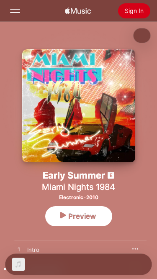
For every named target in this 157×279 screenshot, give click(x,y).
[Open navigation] (15, 11)
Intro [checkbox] (33, 249)
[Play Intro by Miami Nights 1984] (18, 249)
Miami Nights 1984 (78, 187)
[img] (78, 11)
